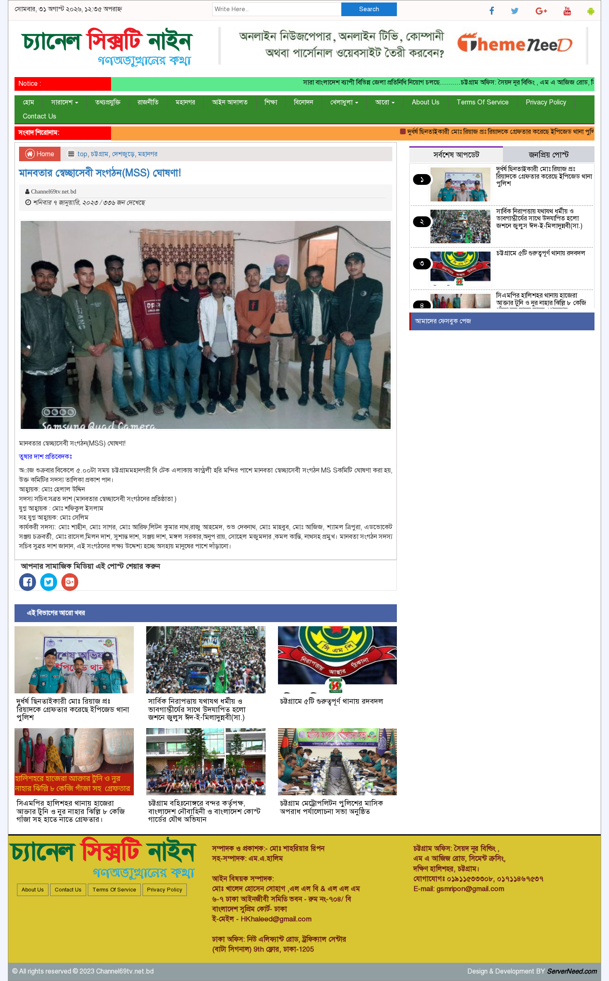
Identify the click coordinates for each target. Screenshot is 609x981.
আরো (383, 102)
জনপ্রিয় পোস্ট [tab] (549, 155)
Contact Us (39, 116)
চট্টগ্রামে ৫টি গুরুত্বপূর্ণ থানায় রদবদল (331, 701)
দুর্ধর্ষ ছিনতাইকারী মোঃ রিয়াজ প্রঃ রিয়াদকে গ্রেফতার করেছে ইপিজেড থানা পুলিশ (481, 132)
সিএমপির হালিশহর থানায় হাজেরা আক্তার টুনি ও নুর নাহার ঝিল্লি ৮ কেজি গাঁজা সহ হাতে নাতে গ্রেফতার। (71, 811)
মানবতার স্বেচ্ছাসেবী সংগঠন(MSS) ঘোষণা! (100, 173)
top (82, 154)
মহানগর (185, 102)
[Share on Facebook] (27, 582)
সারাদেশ (62, 102)
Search (369, 9)
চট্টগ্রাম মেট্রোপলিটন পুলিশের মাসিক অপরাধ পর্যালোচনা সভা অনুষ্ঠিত (331, 807)
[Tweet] (48, 582)
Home (44, 154)
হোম (28, 102)
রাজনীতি (148, 102)
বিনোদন (303, 102)
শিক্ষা (271, 102)
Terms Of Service (483, 102)
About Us (426, 102)
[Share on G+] (69, 582)
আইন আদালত (230, 102)
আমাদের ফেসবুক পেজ (443, 321)
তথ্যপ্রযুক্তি (108, 102)
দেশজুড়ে (123, 154)
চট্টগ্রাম (100, 154)
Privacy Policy (546, 102)
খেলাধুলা (342, 102)
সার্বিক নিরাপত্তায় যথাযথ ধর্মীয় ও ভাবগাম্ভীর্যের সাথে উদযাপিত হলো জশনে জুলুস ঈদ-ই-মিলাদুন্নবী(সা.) (197, 709)
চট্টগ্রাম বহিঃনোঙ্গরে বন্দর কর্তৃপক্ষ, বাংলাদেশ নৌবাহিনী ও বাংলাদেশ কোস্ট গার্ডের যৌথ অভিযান (204, 811)
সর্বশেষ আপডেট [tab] (456, 155)
